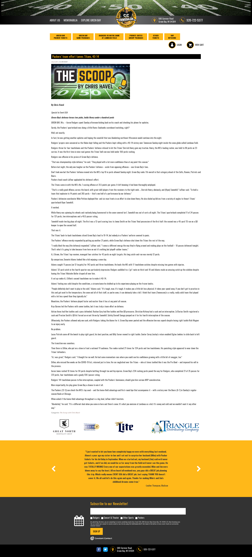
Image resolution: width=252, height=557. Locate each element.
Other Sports (128, 517)
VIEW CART (199, 44)
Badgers (96, 517)
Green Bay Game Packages (83, 36)
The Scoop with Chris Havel (70, 413)
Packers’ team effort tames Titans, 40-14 (75, 56)
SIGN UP (96, 531)
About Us (55, 20)
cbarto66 (54, 62)
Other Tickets (155, 36)
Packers (141, 517)
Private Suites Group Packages (136, 36)
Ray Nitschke (172, 36)
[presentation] (53, 469)
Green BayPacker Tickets (60, 36)
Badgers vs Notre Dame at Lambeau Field (109, 36)
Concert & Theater (111, 517)
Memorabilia (70, 20)
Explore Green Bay (91, 20)
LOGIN (179, 44)
